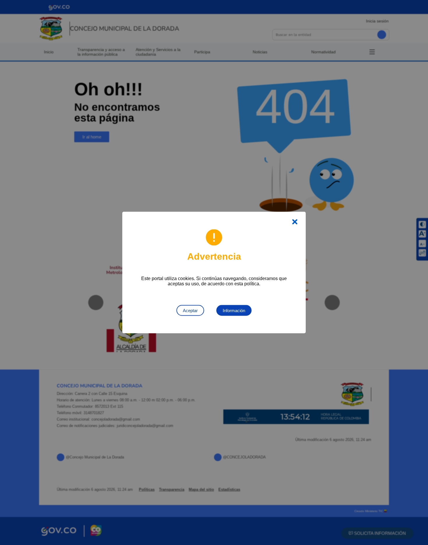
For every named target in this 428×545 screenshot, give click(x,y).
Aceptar (190, 310)
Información (234, 310)
